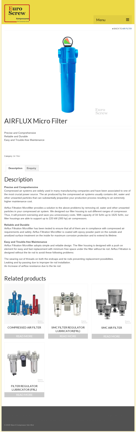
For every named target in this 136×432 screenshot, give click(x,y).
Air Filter (127, 28)
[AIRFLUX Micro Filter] (68, 74)
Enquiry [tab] (31, 168)
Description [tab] (15, 168)
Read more (24, 336)
